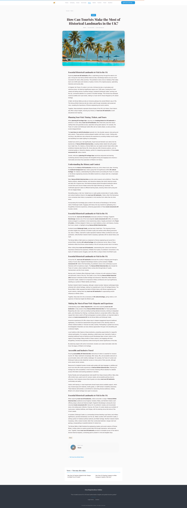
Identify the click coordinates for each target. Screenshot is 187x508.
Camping (72, 2)
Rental (94, 2)
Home (66, 2)
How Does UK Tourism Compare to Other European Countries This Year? (106, 476)
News (89, 2)
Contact (97, 499)
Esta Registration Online (93, 490)
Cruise (77, 2)
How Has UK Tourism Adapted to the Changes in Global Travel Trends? (79, 476)
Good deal (83, 2)
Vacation (110, 2)
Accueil (67, 10)
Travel (104, 2)
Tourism (99, 2)
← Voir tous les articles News (76, 457)
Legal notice (91, 499)
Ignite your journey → (128, 2)
